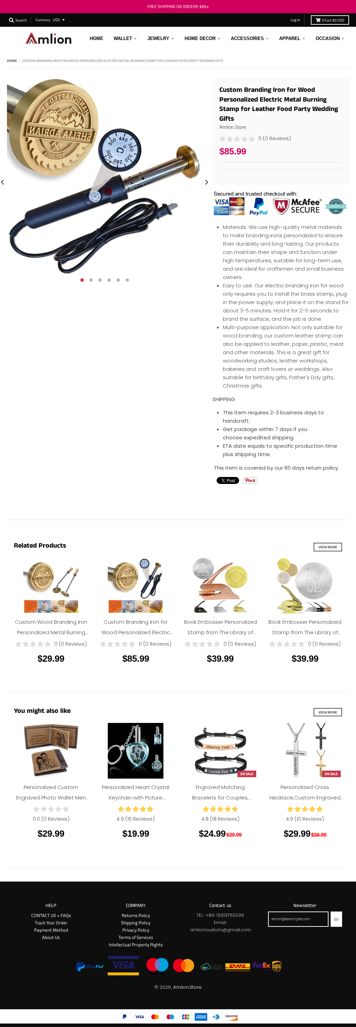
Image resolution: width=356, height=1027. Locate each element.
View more (327, 547)
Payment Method (51, 929)
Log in (295, 20)
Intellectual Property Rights (136, 944)
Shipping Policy (135, 922)
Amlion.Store (232, 126)
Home (12, 60)
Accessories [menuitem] (247, 38)
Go (336, 919)
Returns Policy (136, 915)
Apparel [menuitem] (289, 38)
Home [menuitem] (96, 38)
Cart (333, 20)
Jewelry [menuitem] (158, 38)
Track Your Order (51, 922)
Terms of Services (136, 937)
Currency (42, 20)
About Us (51, 937)
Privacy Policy (135, 929)
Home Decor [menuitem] (200, 38)
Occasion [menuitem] (328, 38)
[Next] (206, 182)
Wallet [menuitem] (123, 38)
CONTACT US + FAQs (51, 915)
